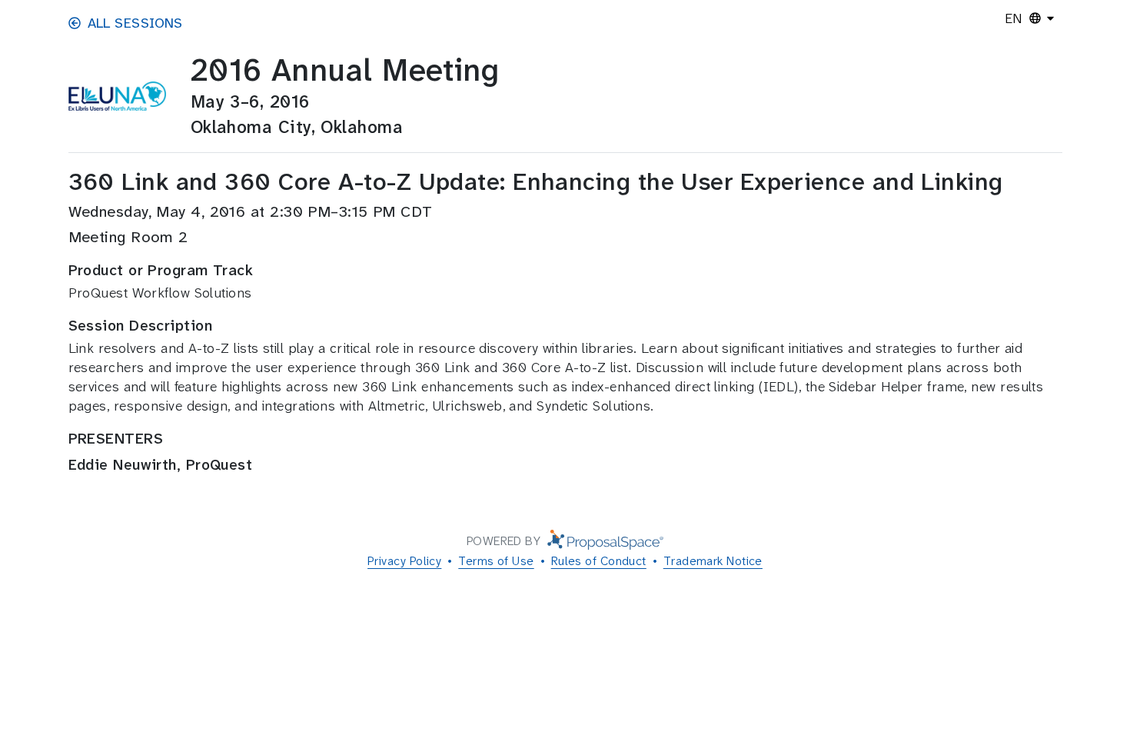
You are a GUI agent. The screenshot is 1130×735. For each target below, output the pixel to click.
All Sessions (135, 23)
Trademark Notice (713, 561)
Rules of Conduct (598, 561)
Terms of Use (495, 561)
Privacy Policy (404, 561)
